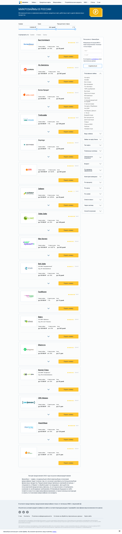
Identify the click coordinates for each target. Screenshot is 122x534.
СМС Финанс (43, 398)
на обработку (95, 59)
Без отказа (87, 82)
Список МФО (88, 124)
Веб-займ (42, 264)
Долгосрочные (89, 120)
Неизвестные (88, 129)
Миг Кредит (42, 239)
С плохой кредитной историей (90, 100)
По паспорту (88, 86)
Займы (34, 2)
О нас (98, 2)
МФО (85, 2)
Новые (86, 122)
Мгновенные (88, 95)
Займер (41, 189)
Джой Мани (42, 423)
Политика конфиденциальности (42, 516)
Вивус (40, 317)
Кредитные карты (45, 2)
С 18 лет (86, 113)
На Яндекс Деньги (90, 110)
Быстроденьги (44, 40)
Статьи (93, 2)
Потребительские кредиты (73, 2)
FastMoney (42, 292)
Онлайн (86, 80)
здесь (54, 531)
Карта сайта (87, 516)
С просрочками (89, 104)
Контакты (27, 516)
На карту (87, 77)
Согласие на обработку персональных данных (68, 516)
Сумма (21, 24)
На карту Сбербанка (90, 106)
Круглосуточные (89, 93)
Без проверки (88, 84)
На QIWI (86, 108)
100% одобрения (89, 89)
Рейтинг (86, 126)
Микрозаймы (57, 2)
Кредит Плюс (43, 370)
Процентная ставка (63, 24)
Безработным (88, 115)
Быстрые (87, 91)
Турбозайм (42, 115)
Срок (39, 24)
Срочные (87, 98)
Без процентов (89, 117)
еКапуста (41, 345)
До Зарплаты (43, 65)
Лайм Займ (42, 214)
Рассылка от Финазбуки (91, 39)
